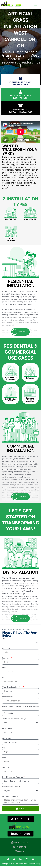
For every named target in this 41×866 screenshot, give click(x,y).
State (4, 758)
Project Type (7, 728)
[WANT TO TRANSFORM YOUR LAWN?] (20, 78)
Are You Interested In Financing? (14, 719)
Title (4, 638)
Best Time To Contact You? (12, 787)
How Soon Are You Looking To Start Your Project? (20, 706)
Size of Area (6, 738)
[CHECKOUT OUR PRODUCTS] (20, 105)
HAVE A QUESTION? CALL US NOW (20, 95)
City (3, 748)
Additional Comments (10, 796)
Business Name (8, 697)
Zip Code (5, 767)
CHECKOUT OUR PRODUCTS (20, 109)
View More (22, 332)
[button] (35, 5)
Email (4, 677)
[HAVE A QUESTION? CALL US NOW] (20, 92)
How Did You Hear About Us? (13, 777)
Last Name (6, 658)
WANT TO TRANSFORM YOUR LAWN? (20, 82)
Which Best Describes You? (12, 687)
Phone (4, 667)
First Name (6, 648)
